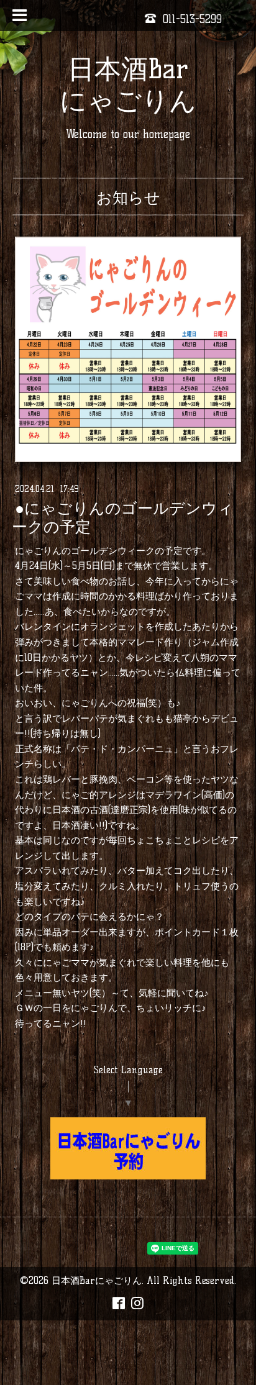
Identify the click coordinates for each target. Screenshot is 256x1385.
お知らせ (128, 197)
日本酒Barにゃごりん (97, 1280)
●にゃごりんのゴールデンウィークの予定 (123, 518)
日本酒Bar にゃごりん (128, 84)
